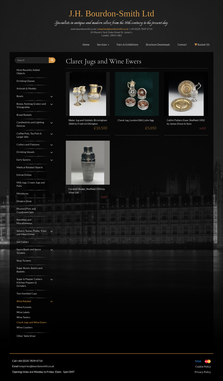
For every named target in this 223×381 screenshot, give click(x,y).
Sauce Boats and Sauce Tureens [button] (29, 251)
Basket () (203, 44)
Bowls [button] (20, 96)
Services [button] (102, 44)
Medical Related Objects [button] (30, 167)
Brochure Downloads (158, 44)
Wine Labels (23, 312)
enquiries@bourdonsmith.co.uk (113, 29)
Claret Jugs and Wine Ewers (32, 322)
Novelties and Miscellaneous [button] (24, 221)
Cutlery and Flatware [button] (28, 144)
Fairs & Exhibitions (127, 44)
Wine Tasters (23, 317)
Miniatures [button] (22, 193)
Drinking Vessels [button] (25, 151)
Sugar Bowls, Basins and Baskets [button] (29, 270)
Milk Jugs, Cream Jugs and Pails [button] (31, 184)
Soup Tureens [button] (24, 260)
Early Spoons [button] (23, 159)
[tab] (35, 71)
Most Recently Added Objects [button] (28, 71)
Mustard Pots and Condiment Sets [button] (26, 210)
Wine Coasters (24, 327)
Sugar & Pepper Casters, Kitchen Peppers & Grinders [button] (30, 282)
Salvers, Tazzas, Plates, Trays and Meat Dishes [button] (31, 232)
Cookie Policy (203, 366)
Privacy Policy (203, 371)
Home (86, 44)
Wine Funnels (24, 307)
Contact (182, 44)
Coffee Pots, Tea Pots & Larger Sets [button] (29, 135)
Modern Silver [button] (24, 201)
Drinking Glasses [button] (26, 80)
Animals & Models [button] (26, 88)
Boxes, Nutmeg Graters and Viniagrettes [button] (31, 105)
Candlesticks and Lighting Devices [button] (30, 124)
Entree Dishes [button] (24, 174)
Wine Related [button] (24, 301)
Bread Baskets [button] (24, 114)
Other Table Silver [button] (26, 335)
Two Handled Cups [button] (27, 293)
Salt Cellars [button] (23, 241)
